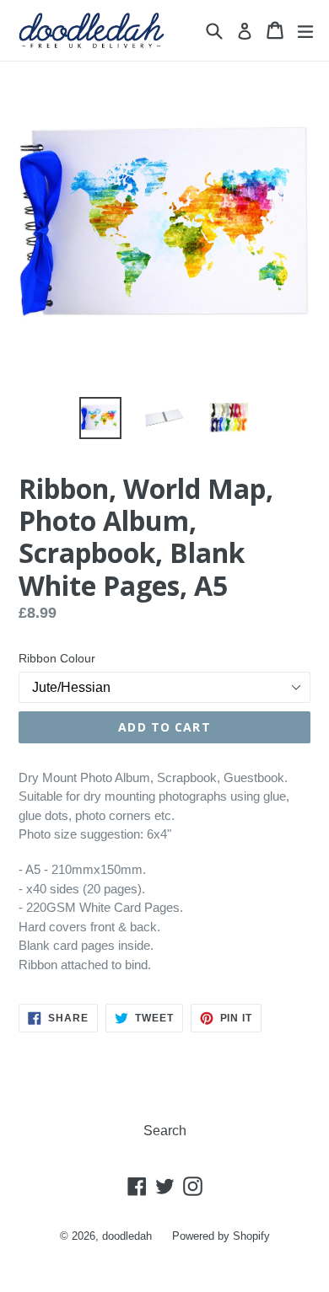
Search (164, 1130)
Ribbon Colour (57, 658)
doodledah (127, 1236)
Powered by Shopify (221, 1236)
